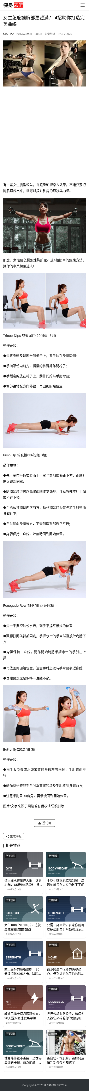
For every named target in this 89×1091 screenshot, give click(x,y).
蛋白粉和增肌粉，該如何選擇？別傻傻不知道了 (65, 1060)
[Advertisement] (44, 135)
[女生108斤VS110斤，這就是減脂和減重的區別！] (23, 908)
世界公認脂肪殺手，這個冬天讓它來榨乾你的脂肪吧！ (65, 1016)
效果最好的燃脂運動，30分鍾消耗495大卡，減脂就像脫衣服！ (22, 971)
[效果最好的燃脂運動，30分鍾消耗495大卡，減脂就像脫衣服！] (23, 953)
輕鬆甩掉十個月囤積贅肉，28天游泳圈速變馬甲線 (23, 1016)
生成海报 (15, 836)
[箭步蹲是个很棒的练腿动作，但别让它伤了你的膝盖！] (66, 953)
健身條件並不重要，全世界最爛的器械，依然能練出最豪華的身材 (23, 1060)
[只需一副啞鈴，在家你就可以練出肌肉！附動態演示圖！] (66, 908)
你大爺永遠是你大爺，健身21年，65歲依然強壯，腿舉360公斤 (23, 882)
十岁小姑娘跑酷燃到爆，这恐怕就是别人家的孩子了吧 (65, 882)
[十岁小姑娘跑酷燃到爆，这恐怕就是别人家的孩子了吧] (66, 864)
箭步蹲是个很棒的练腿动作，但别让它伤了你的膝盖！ (64, 971)
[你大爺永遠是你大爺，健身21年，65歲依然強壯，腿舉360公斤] (23, 864)
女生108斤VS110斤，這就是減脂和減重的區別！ (22, 927)
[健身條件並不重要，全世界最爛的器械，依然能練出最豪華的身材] (23, 1042)
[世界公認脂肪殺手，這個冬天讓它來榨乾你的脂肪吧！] (66, 997)
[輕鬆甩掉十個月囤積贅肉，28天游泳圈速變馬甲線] (23, 997)
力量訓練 (49, 33)
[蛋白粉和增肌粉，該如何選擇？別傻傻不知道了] (66, 1042)
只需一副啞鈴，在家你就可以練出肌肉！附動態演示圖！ (65, 927)
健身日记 (8, 33)
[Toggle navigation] (82, 5)
